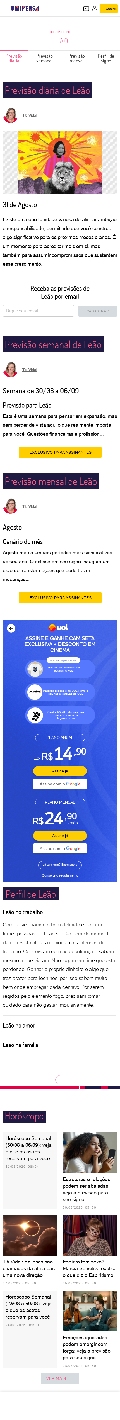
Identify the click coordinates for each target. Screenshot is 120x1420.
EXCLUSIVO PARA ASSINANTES (61, 452)
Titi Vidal (29, 115)
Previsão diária (14, 58)
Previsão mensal (76, 58)
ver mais (56, 1378)
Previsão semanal (44, 58)
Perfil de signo (106, 58)
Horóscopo (60, 32)
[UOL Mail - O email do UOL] (86, 8)
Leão (60, 40)
